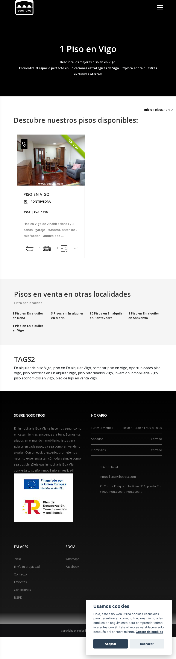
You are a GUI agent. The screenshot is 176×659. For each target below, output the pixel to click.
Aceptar (110, 644)
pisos (159, 110)
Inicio (148, 110)
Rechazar (147, 644)
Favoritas (20, 582)
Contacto (20, 574)
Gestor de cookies (149, 632)
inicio (17, 559)
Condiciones (22, 590)
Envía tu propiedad (27, 567)
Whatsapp (72, 559)
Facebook (72, 567)
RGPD (18, 597)
